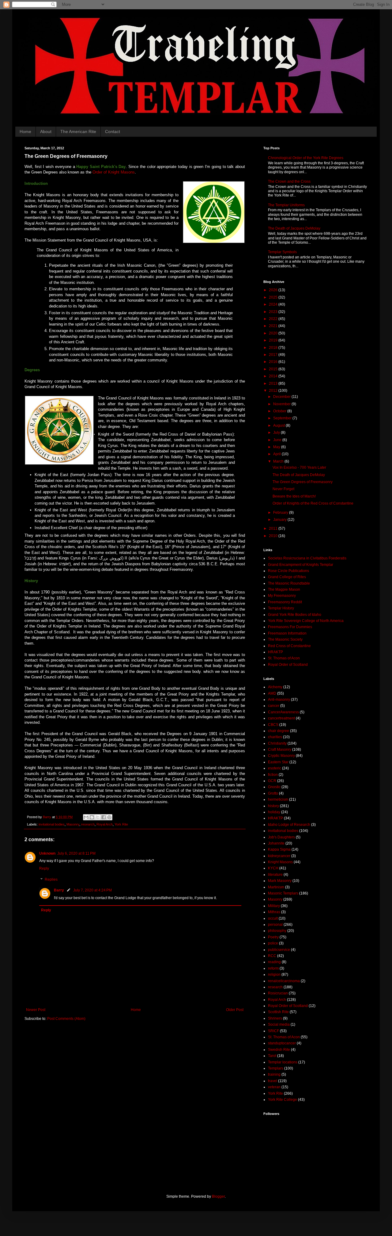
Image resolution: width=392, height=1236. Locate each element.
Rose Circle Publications (288, 571)
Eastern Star (278, 762)
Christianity (277, 743)
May (277, 447)
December (282, 397)
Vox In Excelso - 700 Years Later (299, 467)
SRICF (273, 1031)
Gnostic (274, 787)
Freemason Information (287, 633)
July (277, 432)
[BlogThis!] (92, 817)
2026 (273, 290)
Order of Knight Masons (113, 172)
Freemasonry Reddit (285, 602)
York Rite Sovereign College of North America (306, 621)
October (280, 411)
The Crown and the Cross (289, 181)
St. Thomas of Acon (284, 658)
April (277, 454)
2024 (273, 304)
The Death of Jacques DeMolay (294, 228)
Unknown (47, 853)
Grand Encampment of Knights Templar (300, 565)
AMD (272, 693)
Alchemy (275, 687)
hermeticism (278, 799)
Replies (51, 879)
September (282, 418)
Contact (112, 131)
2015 (273, 369)
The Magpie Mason (284, 589)
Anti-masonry (279, 699)
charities (275, 737)
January (280, 519)
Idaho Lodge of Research (289, 824)
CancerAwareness (283, 712)
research (88, 824)
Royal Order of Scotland (288, 664)
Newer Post (35, 1010)
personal (275, 924)
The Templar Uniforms (286, 205)
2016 (273, 362)
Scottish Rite (278, 1012)
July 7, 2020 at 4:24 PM (92, 890)
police (273, 943)
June (277, 440)
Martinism (276, 887)
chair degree (278, 731)
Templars (275, 1068)
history (273, 806)
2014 (273, 376)
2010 (273, 536)
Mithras (274, 912)
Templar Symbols (282, 252)
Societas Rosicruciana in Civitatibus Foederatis (307, 558)
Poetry (273, 937)
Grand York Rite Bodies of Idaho (294, 614)
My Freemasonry (282, 595)
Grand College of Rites (287, 577)
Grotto (273, 793)
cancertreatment (281, 718)
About (45, 131)
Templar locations (282, 1062)
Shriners (275, 1018)
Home (25, 131)
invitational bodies (52, 824)
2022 (273, 319)
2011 (273, 528)
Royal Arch (104, 824)
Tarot (272, 1056)
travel (272, 1081)
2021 (273, 326)
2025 (273, 297)
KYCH (273, 868)
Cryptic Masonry (281, 755)
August (279, 425)
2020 (273, 333)
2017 (273, 355)
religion (274, 974)
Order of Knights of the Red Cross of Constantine (313, 503)
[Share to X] (98, 817)
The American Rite (78, 131)
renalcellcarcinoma (284, 981)
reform (273, 968)
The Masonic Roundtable (289, 583)
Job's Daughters (281, 837)
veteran (274, 1087)
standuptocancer (282, 1043)
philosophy (277, 931)
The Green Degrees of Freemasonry (303, 482)
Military (274, 906)
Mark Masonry (280, 881)
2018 (273, 347)
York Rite (121, 824)
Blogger (218, 1196)
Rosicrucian (278, 993)
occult (273, 918)
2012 (273, 390)
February (281, 512)
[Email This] (86, 817)
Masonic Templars (283, 893)
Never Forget (283, 489)
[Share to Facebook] (103, 817)
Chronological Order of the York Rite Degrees (305, 158)
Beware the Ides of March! (294, 496)
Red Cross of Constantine (289, 646)
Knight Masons (280, 862)
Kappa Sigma (279, 849)
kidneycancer (279, 856)
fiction (273, 774)
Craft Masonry (279, 749)
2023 (273, 312)
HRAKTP (275, 652)
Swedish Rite (279, 1049)
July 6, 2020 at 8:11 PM (76, 853)
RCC (272, 956)
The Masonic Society (285, 639)
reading (274, 962)
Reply (44, 868)
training (274, 1074)
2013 (273, 383)
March (279, 461)
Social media (279, 1024)
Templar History (281, 608)
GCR (272, 781)
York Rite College (282, 1099)
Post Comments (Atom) (66, 1019)
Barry (59, 890)
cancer (273, 706)
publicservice (279, 950)
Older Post (234, 1010)
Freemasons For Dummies (290, 627)
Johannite (276, 843)
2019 (273, 340)
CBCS (273, 725)
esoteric (274, 768)
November (282, 404)
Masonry (72, 824)
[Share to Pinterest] (109, 817)
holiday (274, 812)
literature (275, 874)
